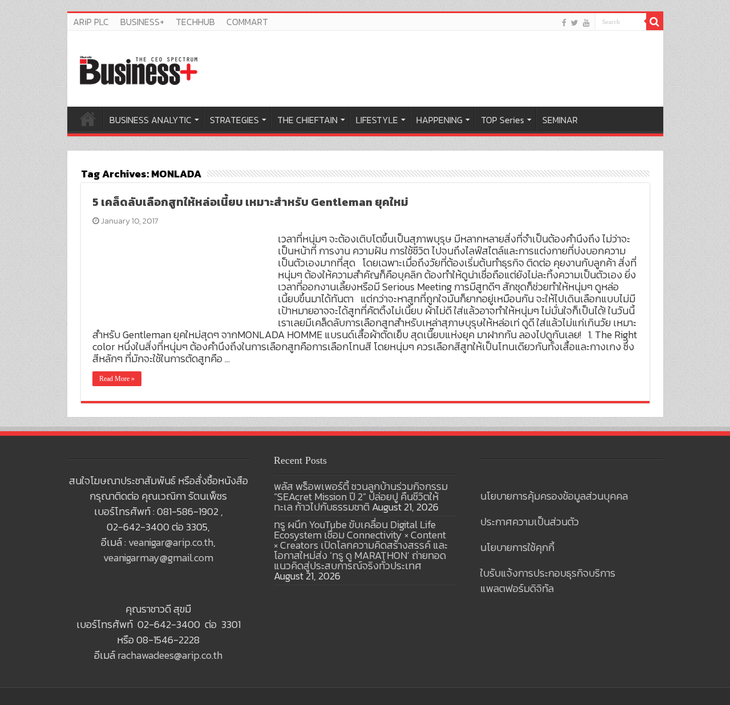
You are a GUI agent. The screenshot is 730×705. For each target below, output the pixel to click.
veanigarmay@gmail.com (158, 557)
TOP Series (502, 120)
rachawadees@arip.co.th (169, 655)
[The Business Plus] (138, 69)
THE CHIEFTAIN (307, 120)
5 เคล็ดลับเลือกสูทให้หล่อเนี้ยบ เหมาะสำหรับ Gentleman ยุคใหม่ (250, 201)
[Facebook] (564, 22)
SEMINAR (560, 120)
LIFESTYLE (377, 120)
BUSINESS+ (142, 22)
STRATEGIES (234, 120)
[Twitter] (574, 22)
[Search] (654, 21)
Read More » (117, 379)
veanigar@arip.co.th (170, 542)
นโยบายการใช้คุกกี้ (517, 547)
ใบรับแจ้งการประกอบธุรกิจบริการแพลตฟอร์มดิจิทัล (547, 580)
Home (88, 119)
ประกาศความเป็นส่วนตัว (529, 521)
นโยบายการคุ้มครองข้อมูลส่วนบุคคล (554, 496)
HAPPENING (439, 120)
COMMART (247, 22)
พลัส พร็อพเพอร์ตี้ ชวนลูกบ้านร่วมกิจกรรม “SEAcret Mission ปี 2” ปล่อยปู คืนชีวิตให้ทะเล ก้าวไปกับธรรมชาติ (361, 496)
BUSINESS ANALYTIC (151, 120)
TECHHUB (195, 22)
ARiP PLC (91, 22)
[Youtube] (586, 22)
